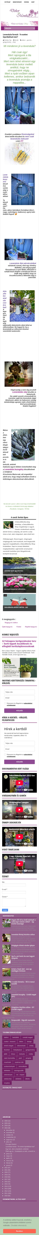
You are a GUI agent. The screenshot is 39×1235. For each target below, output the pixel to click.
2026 (6, 1121)
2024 (6, 1125)
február (8, 1163)
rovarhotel (7, 1062)
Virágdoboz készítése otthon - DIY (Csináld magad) (22, 1008)
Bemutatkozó (17, 2)
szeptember (10, 1137)
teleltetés (7, 1070)
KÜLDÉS (19, 711)
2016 (6, 1181)
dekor (23, 40)
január (8, 1165)
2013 (6, 1188)
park (20, 1058)
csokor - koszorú (9, 1041)
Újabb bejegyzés (7, 627)
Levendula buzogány (14, 469)
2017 (6, 1179)
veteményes (8, 1074)
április (8, 1158)
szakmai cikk (19, 1062)
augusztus (9, 1139)
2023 (6, 1128)
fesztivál (7, 1050)
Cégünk (26, 2)
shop (14, 42)
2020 (6, 1172)
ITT (21, 141)
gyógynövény (7, 42)
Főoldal (18, 627)
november (9, 1132)
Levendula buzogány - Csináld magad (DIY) (23, 995)
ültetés (27, 1079)
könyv (13, 1054)
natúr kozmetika (9, 1058)
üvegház (7, 1083)
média (31, 1054)
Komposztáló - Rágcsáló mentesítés (23, 1020)
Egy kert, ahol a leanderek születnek (17, 1149)
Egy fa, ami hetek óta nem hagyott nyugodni (23, 957)
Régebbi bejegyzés (31, 627)
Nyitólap (7, 2)
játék (5, 1054)
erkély (31, 1046)
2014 (6, 1186)
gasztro (29, 40)
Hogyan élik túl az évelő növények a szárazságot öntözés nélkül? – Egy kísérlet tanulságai (23, 922)
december (9, 1130)
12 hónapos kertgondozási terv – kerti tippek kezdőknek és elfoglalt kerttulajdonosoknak (19, 644)
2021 (6, 1170)
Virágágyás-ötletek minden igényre (23, 945)
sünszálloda (23, 1066)
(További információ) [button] (18, 1225)
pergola (28, 1058)
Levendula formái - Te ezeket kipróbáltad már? (20, 1146)
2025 (6, 1123)
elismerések (21, 1046)
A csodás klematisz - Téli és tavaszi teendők (23, 983)
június (8, 1153)
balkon (6, 1037)
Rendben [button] (19, 1231)
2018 (6, 1177)
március (9, 1160)
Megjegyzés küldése (11, 622)
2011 (6, 1193)
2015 (6, 1184)
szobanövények (9, 1066)
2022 (6, 1167)
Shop (32, 2)
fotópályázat (17, 1050)
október (8, 1135)
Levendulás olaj (19, 392)
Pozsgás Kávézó (11, 1144)
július (8, 1142)
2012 (6, 1191)
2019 (6, 1175)
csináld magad (28, 1037)
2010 (6, 1196)
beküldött (15, 1037)
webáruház (8, 1079)
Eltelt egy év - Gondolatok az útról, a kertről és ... (21, 1151)
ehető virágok (8, 1046)
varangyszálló (19, 1070)
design (29, 1041)
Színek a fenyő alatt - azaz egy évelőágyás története (21, 970)
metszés (22, 1054)
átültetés (18, 1079)
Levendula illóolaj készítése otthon (23, 934)
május (8, 1156)
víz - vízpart (20, 1074)
